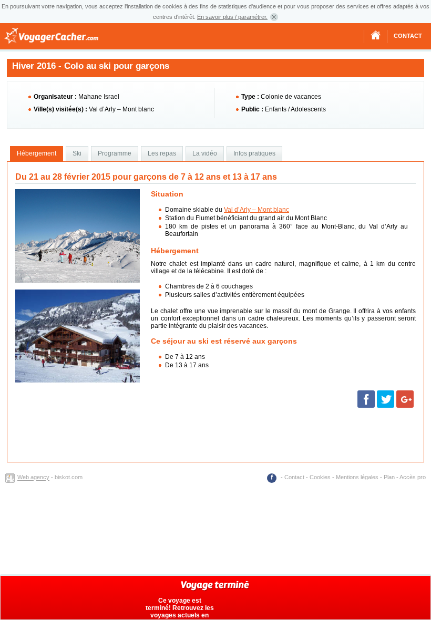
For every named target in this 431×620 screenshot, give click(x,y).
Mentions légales (357, 477)
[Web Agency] (11, 477)
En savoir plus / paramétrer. (232, 17)
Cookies (320, 477)
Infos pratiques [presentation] (254, 153)
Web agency (33, 477)
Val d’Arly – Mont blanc (256, 209)
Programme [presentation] (114, 153)
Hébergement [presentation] (36, 153)
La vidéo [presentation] (204, 153)
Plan (389, 477)
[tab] (36, 154)
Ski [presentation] (77, 153)
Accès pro (412, 477)
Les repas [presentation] (162, 153)
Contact (408, 36)
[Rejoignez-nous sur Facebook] (273, 477)
